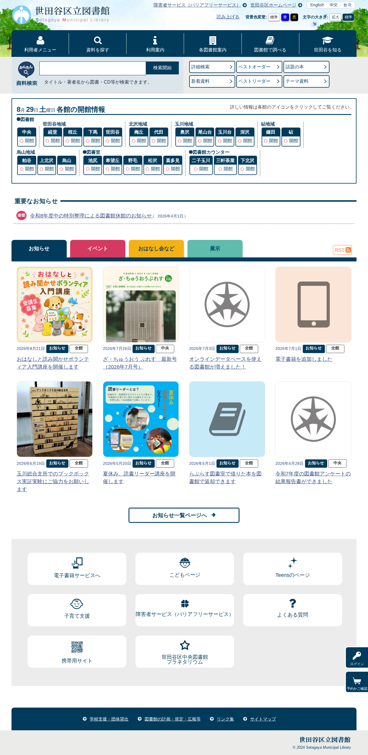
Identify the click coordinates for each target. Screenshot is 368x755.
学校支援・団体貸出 (109, 719)
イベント (97, 248)
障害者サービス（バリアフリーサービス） (197, 5)
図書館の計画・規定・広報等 (173, 719)
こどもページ (184, 575)
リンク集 (225, 719)
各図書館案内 (213, 49)
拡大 (335, 17)
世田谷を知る (328, 49)
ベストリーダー (254, 81)
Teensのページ (292, 575)
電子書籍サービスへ (77, 575)
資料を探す (97, 49)
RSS (340, 250)
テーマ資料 (296, 81)
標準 (274, 17)
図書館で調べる (270, 49)
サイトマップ (263, 719)
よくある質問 (292, 615)
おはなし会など (156, 248)
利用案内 (155, 49)
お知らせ (39, 248)
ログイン (357, 664)
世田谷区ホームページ (273, 5)
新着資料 (200, 81)
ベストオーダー (254, 66)
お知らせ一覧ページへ (179, 515)
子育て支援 (77, 616)
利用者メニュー (40, 49)
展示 (215, 248)
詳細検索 (200, 66)
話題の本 (294, 66)
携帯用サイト (77, 661)
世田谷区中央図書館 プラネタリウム (185, 659)
